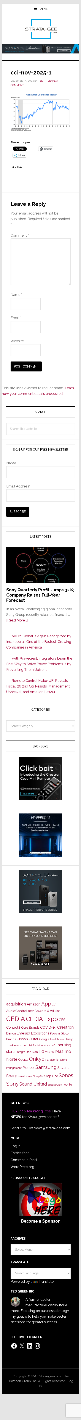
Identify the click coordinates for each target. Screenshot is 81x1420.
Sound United (33, 1084)
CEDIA (15, 1019)
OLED (24, 1059)
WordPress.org (22, 1167)
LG (41, 1052)
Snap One (51, 1076)
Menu (44, 9)
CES (62, 1020)
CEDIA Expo (42, 1018)
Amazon (33, 1004)
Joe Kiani (32, 1052)
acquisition (16, 1004)
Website (17, 341)
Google (44, 1039)
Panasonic (52, 1059)
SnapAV (38, 1076)
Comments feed (24, 1160)
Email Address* (18, 486)
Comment (20, 235)
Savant (63, 1068)
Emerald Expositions (33, 1033)
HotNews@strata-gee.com (48, 1128)
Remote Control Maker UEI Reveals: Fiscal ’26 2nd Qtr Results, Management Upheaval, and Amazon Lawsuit (38, 686)
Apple (48, 1004)
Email (16, 318)
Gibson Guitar (27, 1039)
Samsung (46, 1067)
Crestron (65, 1027)
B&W (31, 1011)
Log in (16, 1146)
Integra (20, 1052)
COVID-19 (48, 1027)
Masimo (63, 1051)
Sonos (66, 1075)
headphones (57, 1039)
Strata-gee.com (40, 29)
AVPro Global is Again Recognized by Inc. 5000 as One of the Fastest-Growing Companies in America (38, 641)
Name (16, 295)
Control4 (13, 1027)
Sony (12, 1084)
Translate (46, 1282)
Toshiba (67, 1084)
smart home (25, 1076)
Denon (11, 1033)
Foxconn (55, 1033)
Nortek (13, 1059)
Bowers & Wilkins (47, 1011)
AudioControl (16, 1011)
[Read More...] (17, 620)
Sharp (11, 1075)
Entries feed (20, 1153)
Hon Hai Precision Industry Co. (39, 1045)
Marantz (49, 1052)
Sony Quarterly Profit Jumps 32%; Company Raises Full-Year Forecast (40, 595)
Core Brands (30, 1027)
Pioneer (28, 1067)
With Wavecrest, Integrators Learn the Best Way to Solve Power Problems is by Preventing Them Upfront (39, 664)
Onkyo (36, 1059)
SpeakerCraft (55, 1084)
